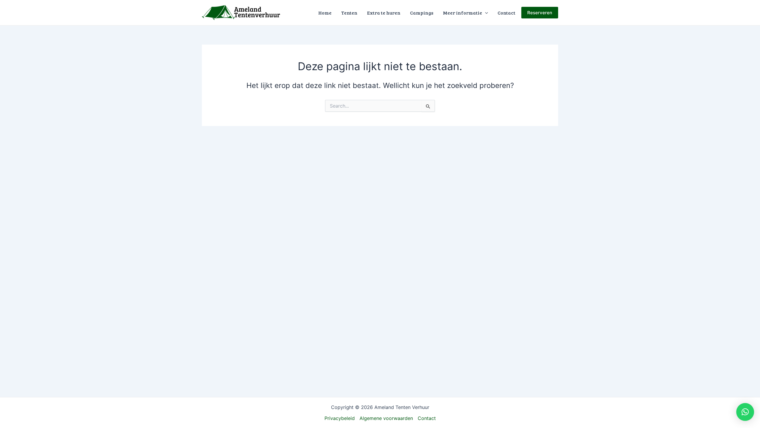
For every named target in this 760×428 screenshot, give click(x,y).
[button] (745, 412)
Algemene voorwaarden (386, 418)
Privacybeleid (339, 418)
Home (325, 13)
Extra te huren (383, 13)
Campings (421, 13)
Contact (506, 13)
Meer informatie (462, 13)
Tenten (349, 13)
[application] (485, 13)
